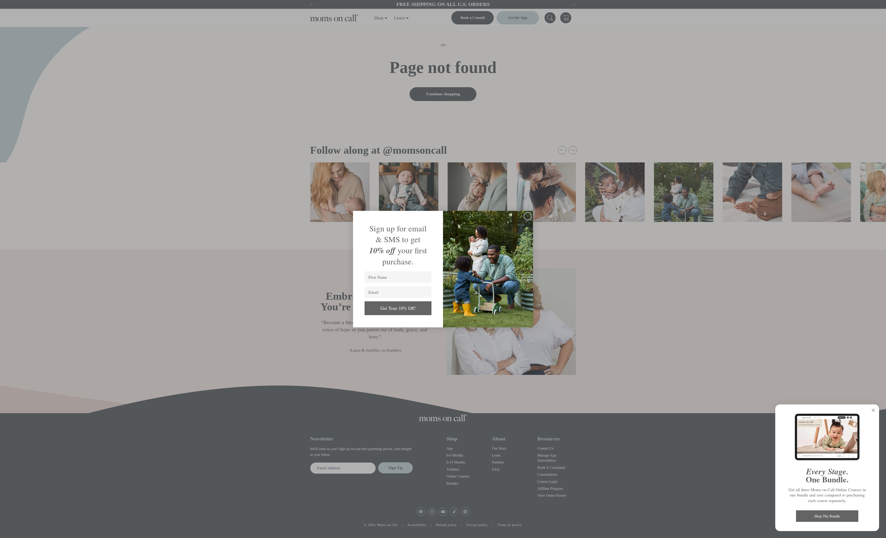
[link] (827, 437)
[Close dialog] (527, 216)
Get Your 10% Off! (398, 308)
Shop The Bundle (827, 516)
